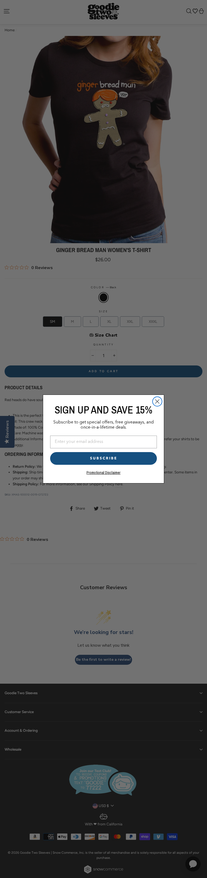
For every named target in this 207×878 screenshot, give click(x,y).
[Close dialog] (157, 401)
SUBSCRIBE (103, 458)
